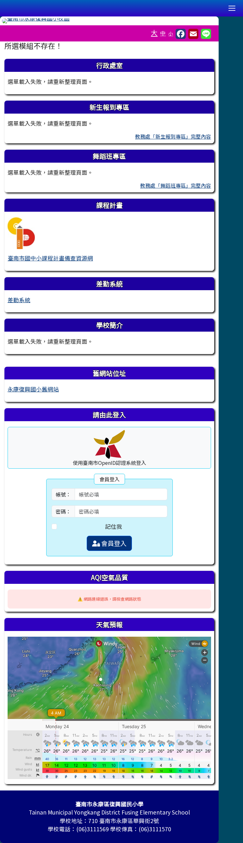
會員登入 (113, 543)
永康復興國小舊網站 (33, 389)
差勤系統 (19, 300)
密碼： (63, 511)
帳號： (63, 494)
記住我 (113, 526)
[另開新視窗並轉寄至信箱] (193, 34)
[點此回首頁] (109, 20)
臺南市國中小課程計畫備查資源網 (50, 258)
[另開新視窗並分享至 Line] (206, 34)
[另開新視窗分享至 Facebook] (181, 34)
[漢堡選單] (232, 8)
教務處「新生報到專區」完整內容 (173, 136)
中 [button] (163, 33)
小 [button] (170, 33)
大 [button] (154, 32)
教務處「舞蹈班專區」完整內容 (175, 185)
